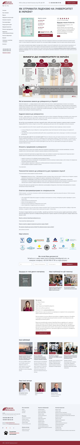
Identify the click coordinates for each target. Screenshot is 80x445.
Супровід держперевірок (59, 424)
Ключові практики (41, 409)
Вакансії (4, 37)
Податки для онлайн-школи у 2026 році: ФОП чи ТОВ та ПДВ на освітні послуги (55, 288)
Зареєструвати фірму (26, 420)
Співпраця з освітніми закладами (7, 41)
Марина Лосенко (39, 392)
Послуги (22, 271)
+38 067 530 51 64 (6, 50)
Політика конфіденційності (43, 424)
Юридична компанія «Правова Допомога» (26, 5)
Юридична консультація (7, 17)
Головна (4, 10)
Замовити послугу (45, 35)
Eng (8, 5)
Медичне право (58, 409)
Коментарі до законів (42, 418)
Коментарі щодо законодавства (52, 5)
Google (67, 20)
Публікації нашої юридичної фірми (40, 5)
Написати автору (43, 333)
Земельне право (58, 418)
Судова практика (58, 421)
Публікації (24, 411)
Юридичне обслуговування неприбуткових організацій (65, 415)
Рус (5, 5)
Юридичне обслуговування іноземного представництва (65, 430)
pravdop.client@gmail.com (49, 309)
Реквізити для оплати (26, 429)
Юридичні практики (6, 26)
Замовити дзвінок (6, 52)
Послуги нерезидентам (7, 29)
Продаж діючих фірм (7, 24)
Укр (3, 5)
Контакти (4, 44)
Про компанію (5, 12)
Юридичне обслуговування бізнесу (7, 32)
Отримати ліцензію (6, 19)
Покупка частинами (25, 430)
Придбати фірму (25, 422)
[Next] (59, 36)
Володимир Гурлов (23, 392)
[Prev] (58, 36)
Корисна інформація (7, 35)
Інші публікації (24, 340)
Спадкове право (58, 427)
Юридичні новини (41, 421)
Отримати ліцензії (25, 419)
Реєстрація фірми (6, 22)
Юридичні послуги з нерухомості (61, 412)
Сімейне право (58, 411)
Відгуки (4, 15)
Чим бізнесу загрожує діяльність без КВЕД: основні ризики (55, 357)
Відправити (70, 264)
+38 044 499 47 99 (55, 2)
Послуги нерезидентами (26, 423)
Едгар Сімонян (54, 392)
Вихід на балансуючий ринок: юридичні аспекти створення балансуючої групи (70, 357)
